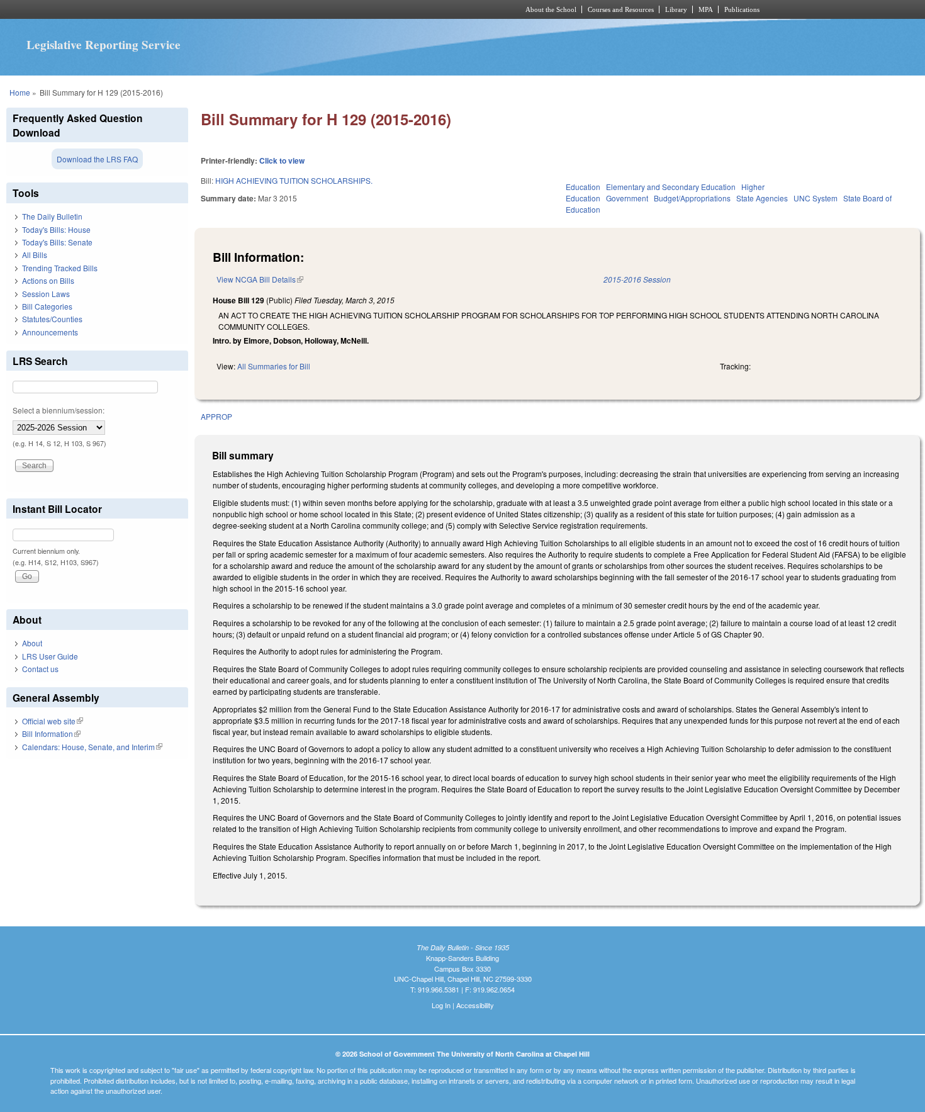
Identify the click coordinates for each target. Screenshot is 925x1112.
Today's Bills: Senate (57, 242)
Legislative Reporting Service (103, 44)
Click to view (282, 160)
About (32, 642)
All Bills (34, 254)
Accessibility (475, 1005)
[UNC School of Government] (296, 9)
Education (583, 186)
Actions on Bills (48, 280)
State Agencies (762, 198)
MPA (705, 9)
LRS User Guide (50, 656)
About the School (550, 9)
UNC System (815, 198)
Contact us (40, 668)
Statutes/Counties (52, 318)
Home (19, 92)
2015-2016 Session (637, 279)
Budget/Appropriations (692, 198)
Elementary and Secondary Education (671, 186)
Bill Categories (47, 306)
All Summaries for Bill (273, 366)
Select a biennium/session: (58, 410)
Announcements (50, 332)
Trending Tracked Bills (60, 267)
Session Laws (46, 293)
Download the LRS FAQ (97, 159)
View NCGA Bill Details (259, 279)
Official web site (52, 721)
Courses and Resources (621, 9)
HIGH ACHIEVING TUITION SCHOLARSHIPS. (294, 180)
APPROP (216, 416)
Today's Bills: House (56, 229)
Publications (742, 9)
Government (627, 198)
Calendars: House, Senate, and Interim (92, 746)
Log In (441, 1005)
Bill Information (51, 733)
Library (676, 9)
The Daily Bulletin (52, 216)
